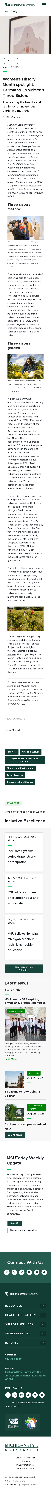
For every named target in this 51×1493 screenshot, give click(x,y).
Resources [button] (13, 1306)
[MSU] (25, 1296)
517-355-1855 (13, 1359)
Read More (11, 1059)
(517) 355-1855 (17, 1477)
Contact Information (25, 1458)
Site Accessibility (25, 1469)
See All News (15, 1135)
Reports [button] (11, 1343)
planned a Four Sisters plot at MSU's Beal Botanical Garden (21, 463)
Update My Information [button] (24, 1230)
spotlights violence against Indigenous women (22, 651)
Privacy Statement (25, 1465)
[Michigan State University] (20, 5)
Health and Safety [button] (20, 1315)
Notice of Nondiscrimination (15, 1481)
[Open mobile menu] (44, 4)
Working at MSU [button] (18, 1333)
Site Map (25, 1461)
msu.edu (30, 1477)
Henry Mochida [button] (13, 730)
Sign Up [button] (14, 1223)
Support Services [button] (19, 1324)
